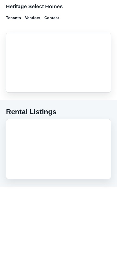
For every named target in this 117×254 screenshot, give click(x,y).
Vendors (32, 18)
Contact (51, 18)
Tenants (13, 18)
